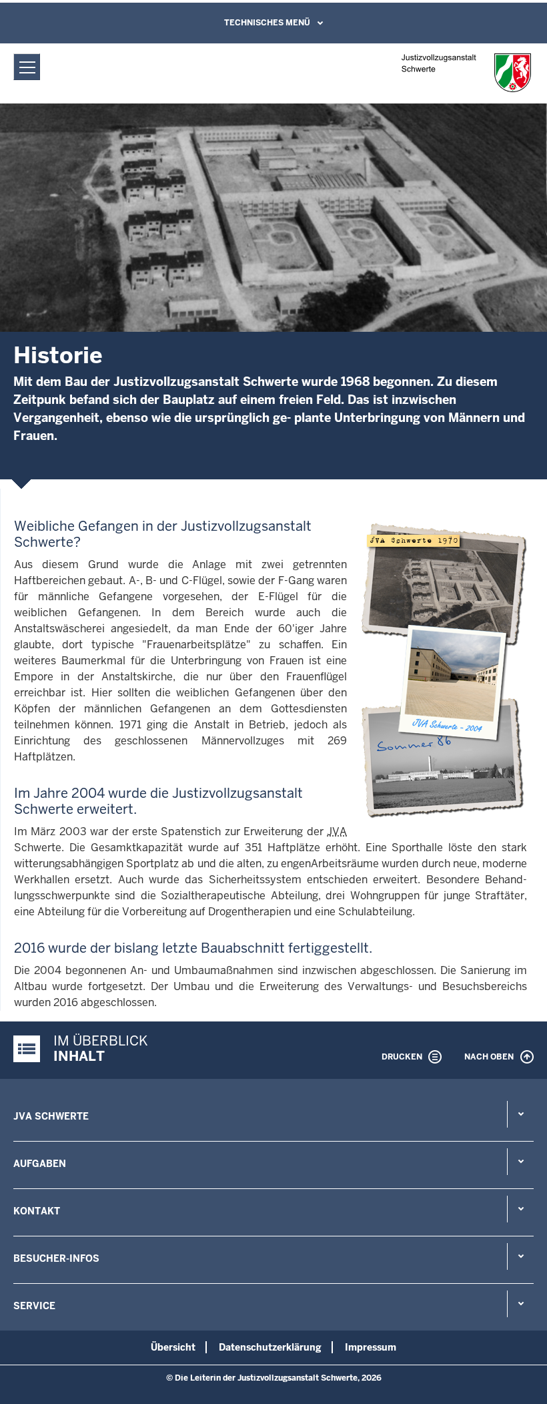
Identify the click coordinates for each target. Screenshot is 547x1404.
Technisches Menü (267, 22)
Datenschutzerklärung (270, 1347)
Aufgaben (39, 1164)
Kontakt (36, 1211)
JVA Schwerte (51, 1116)
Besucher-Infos (56, 1258)
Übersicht (173, 1347)
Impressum (370, 1347)
